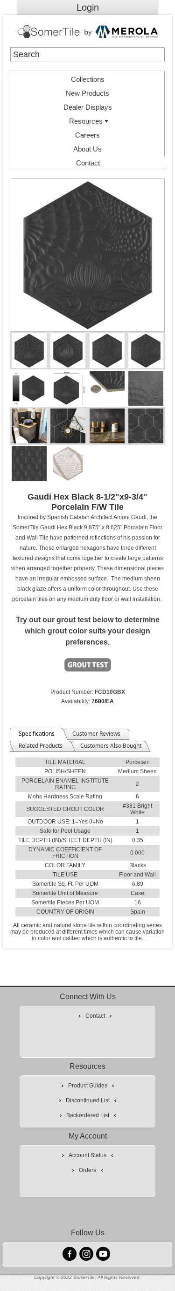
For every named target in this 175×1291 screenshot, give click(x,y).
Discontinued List (88, 1100)
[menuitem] (87, 78)
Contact (88, 163)
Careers (87, 135)
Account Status (87, 1155)
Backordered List (87, 1115)
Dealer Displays (87, 107)
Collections (88, 79)
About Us (87, 149)
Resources (86, 121)
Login (88, 7)
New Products (87, 93)
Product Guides (87, 1085)
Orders (87, 1170)
